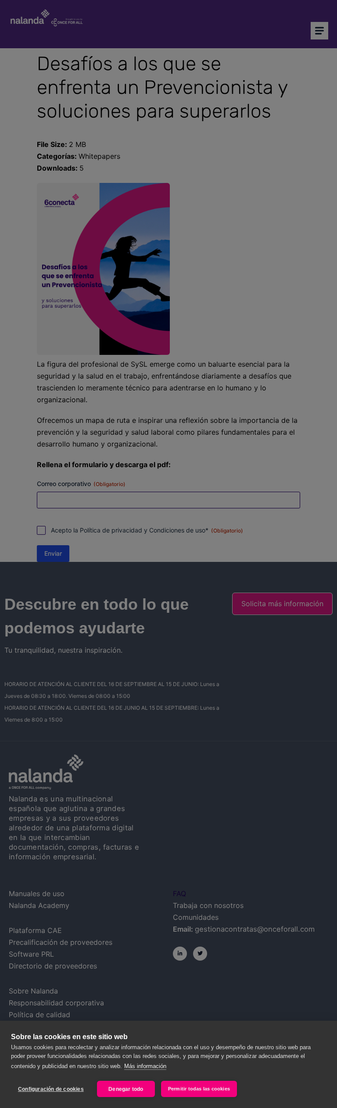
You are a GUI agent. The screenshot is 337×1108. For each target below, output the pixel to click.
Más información (145, 1066)
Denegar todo (125, 1089)
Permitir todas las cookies (199, 1088)
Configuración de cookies (51, 1089)
